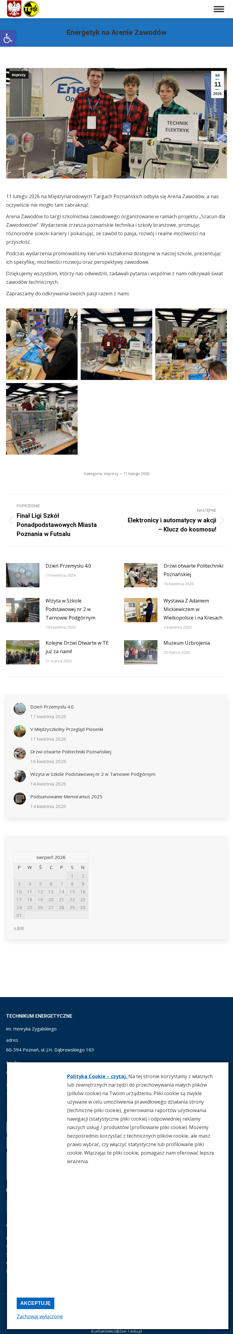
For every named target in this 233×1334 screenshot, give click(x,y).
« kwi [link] (19, 928)
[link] (8, 38)
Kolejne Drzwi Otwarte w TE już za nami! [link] (77, 647)
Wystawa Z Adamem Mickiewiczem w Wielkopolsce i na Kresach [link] (193, 609)
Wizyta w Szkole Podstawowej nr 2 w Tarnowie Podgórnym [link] (70, 609)
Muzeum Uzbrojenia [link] (187, 643)
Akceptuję (35, 1303)
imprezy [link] (19, 75)
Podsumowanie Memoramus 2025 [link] (66, 796)
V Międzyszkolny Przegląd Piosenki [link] (66, 729)
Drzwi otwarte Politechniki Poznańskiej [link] (193, 570)
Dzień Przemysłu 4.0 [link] (68, 565)
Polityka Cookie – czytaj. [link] (97, 1076)
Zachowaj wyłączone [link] (40, 1316)
